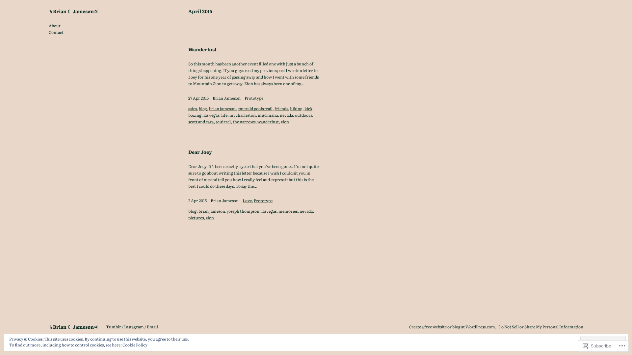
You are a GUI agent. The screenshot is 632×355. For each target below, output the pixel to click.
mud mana (268, 115)
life (224, 115)
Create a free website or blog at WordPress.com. (452, 327)
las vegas (211, 115)
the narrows (244, 122)
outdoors (303, 115)
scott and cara (201, 122)
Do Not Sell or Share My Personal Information (540, 327)
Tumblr (113, 327)
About (55, 26)
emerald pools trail (255, 108)
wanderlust (268, 122)
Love (247, 200)
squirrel (223, 122)
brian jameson (222, 108)
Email (152, 327)
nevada (286, 115)
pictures (196, 218)
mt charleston (242, 115)
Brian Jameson (227, 98)
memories (288, 211)
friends (281, 108)
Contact (56, 32)
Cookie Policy (134, 345)
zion (285, 122)
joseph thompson (243, 211)
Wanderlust (202, 49)
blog (203, 108)
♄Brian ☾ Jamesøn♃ (73, 11)
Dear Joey (200, 152)
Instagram (134, 327)
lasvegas (268, 211)
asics (192, 108)
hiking (296, 108)
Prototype (254, 98)
